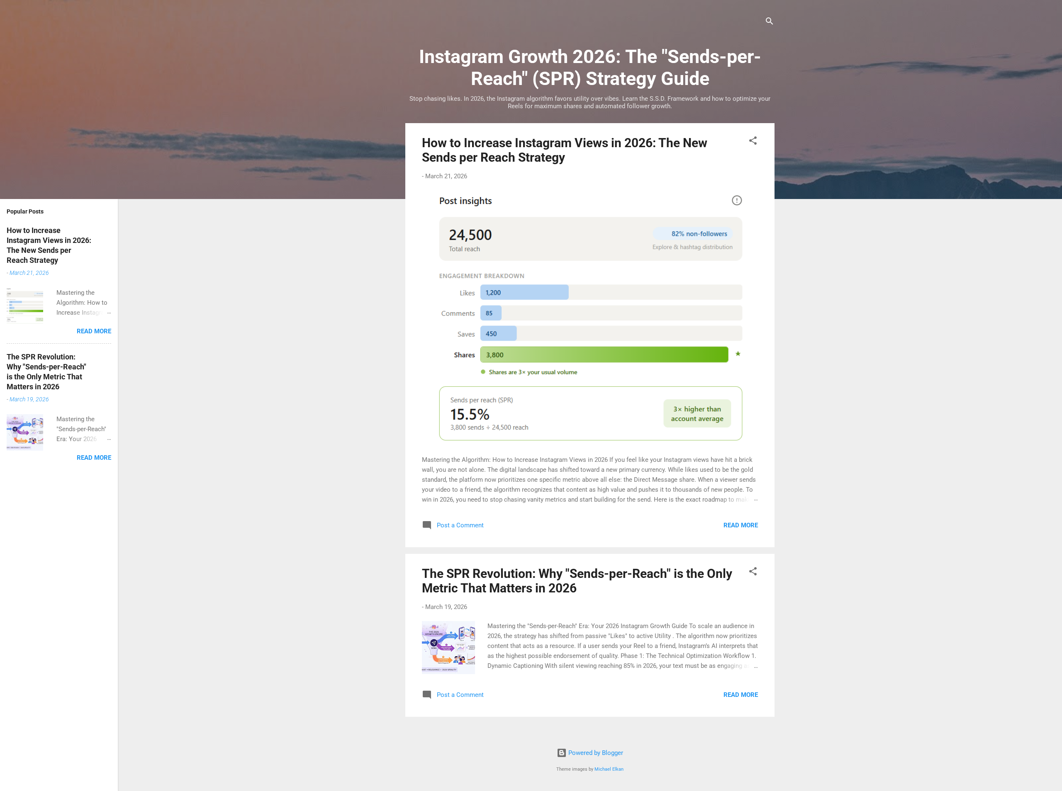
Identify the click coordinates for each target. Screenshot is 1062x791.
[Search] (770, 22)
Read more (740, 525)
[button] (753, 142)
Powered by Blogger (595, 753)
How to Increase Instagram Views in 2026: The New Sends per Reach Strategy (564, 150)
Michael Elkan (609, 769)
